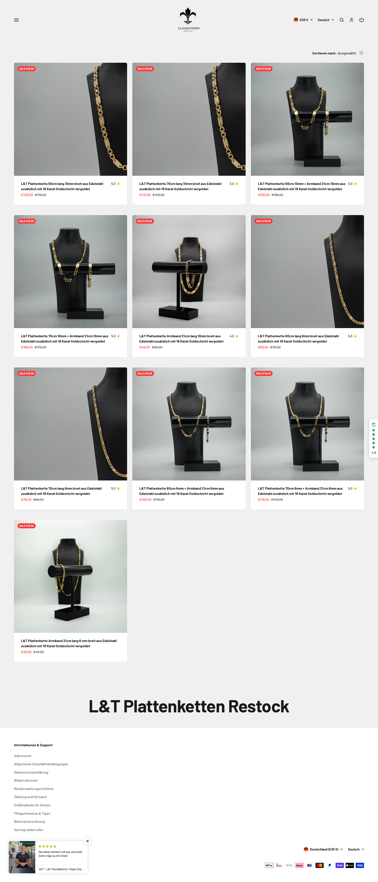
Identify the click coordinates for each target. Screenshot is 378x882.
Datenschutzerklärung (31, 772)
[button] (373, 438)
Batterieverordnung (29, 821)
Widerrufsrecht (26, 780)
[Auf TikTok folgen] (28, 849)
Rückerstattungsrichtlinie (34, 788)
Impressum (22, 755)
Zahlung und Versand (30, 797)
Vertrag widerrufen (28, 830)
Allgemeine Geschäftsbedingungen (41, 764)
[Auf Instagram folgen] (17, 849)
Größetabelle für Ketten (32, 805)
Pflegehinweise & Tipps (32, 813)
